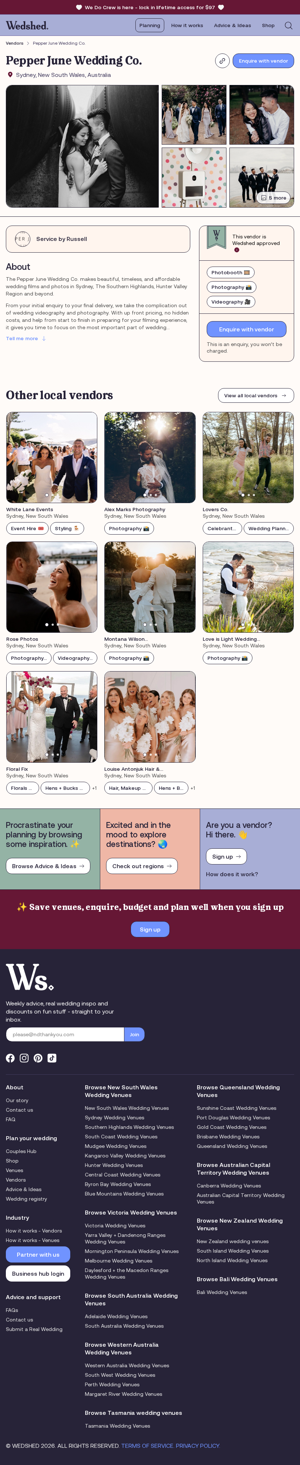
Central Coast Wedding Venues (122, 1175)
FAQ (10, 1119)
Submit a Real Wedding (34, 1329)
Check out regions (138, 866)
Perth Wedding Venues (112, 1384)
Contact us (19, 1110)
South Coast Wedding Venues (121, 1136)
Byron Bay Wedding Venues (118, 1184)
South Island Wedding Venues (233, 1251)
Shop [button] (268, 25)
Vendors (14, 43)
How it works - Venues (32, 1240)
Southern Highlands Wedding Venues (129, 1127)
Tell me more (22, 338)
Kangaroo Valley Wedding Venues (125, 1156)
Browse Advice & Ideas (44, 866)
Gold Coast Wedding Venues (231, 1127)
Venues (14, 1170)
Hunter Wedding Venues (114, 1165)
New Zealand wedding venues (233, 1241)
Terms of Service (147, 1445)
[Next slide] (87, 457)
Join (134, 1034)
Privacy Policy (197, 1445)
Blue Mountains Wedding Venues (124, 1194)
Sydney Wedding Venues (114, 1117)
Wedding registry (26, 1199)
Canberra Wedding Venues (229, 1186)
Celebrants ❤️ (224, 528)
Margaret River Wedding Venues (123, 1394)
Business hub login (38, 1273)
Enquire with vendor (263, 61)
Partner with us (38, 1254)
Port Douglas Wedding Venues (233, 1117)
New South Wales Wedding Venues (127, 1108)
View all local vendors (250, 395)
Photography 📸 (231, 287)
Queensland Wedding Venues (232, 1146)
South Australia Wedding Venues (124, 1326)
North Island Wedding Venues (232, 1260)
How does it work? (232, 874)
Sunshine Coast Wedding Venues (236, 1108)
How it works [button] (187, 25)
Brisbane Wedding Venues (228, 1136)
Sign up (222, 856)
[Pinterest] (38, 1058)
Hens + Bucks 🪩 (65, 788)
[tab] (47, 495)
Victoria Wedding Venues (115, 1225)
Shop (12, 1161)
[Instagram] (24, 1058)
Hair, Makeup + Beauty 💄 (131, 788)
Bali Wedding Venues (222, 1292)
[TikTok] (52, 1058)
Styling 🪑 (67, 528)
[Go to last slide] (17, 457)
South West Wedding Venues (120, 1375)
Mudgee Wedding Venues (115, 1146)
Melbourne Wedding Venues (118, 1261)
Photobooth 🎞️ (230, 272)
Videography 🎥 (231, 302)
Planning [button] (149, 25)
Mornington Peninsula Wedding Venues (132, 1251)
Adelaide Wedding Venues (116, 1316)
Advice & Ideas (232, 25)
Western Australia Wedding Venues (127, 1365)
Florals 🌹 (23, 788)
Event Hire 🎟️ (27, 528)
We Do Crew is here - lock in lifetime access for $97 (150, 7)
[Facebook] (10, 1058)
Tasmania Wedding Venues (117, 1426)
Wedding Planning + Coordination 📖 (271, 528)
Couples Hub (21, 1151)
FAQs (12, 1310)
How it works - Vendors (34, 1231)
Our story (17, 1100)
